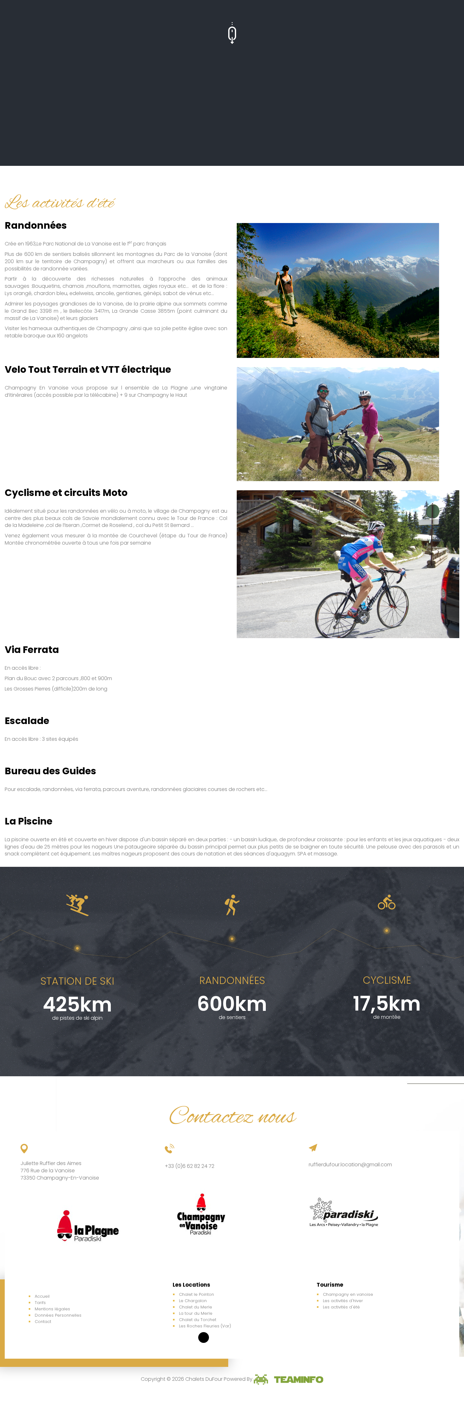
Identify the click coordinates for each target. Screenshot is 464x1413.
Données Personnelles (58, 1315)
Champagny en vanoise (348, 1294)
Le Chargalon (193, 1301)
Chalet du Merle (195, 1307)
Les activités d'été (341, 1307)
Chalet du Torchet (197, 1320)
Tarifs (40, 1303)
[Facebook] (203, 1337)
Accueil (42, 1296)
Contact (43, 1321)
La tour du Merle (195, 1313)
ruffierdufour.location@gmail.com (350, 1164)
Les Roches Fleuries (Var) (205, 1326)
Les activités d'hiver (343, 1301)
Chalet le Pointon (196, 1294)
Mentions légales (52, 1309)
